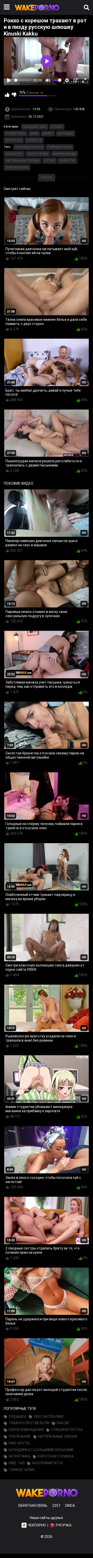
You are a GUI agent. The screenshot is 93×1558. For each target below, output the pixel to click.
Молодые (65, 133)
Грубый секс (16, 133)
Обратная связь (32, 1506)
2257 (56, 1506)
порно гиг (67, 160)
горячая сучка (60, 147)
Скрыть (46, 177)
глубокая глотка (29, 147)
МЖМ (34, 133)
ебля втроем (38, 154)
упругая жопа (17, 167)
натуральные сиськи (22, 160)
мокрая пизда (64, 154)
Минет (48, 133)
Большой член (34, 127)
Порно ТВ (34, 140)
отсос (49, 160)
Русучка (63, 1525)
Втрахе (56, 127)
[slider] (22, 80)
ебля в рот (14, 154)
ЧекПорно (37, 1525)
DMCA (70, 1506)
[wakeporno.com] (37, 12)
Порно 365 (14, 140)
